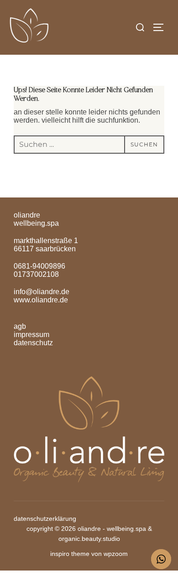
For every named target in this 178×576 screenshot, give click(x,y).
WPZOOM (116, 553)
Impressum (31, 334)
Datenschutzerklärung (45, 518)
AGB (20, 326)
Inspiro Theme (69, 553)
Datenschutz (33, 343)
